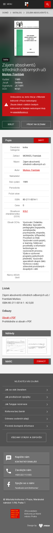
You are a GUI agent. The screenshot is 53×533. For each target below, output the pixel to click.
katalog (17, 12)
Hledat (46, 4)
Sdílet (11, 124)
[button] (26, 38)
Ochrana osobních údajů (17, 418)
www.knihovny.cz (20, 112)
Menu (7, 4)
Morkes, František (13, 74)
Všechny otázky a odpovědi (26, 437)
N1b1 (25, 211)
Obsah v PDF (9, 317)
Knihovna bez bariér (15, 411)
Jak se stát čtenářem (15, 389)
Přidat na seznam (36, 124)
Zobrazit (41, 361)
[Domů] (26, 4)
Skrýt (41, 140)
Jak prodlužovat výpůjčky (17, 397)
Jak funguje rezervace (16, 404)
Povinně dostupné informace (19, 426)
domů (5, 12)
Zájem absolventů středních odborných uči (38, 12)
